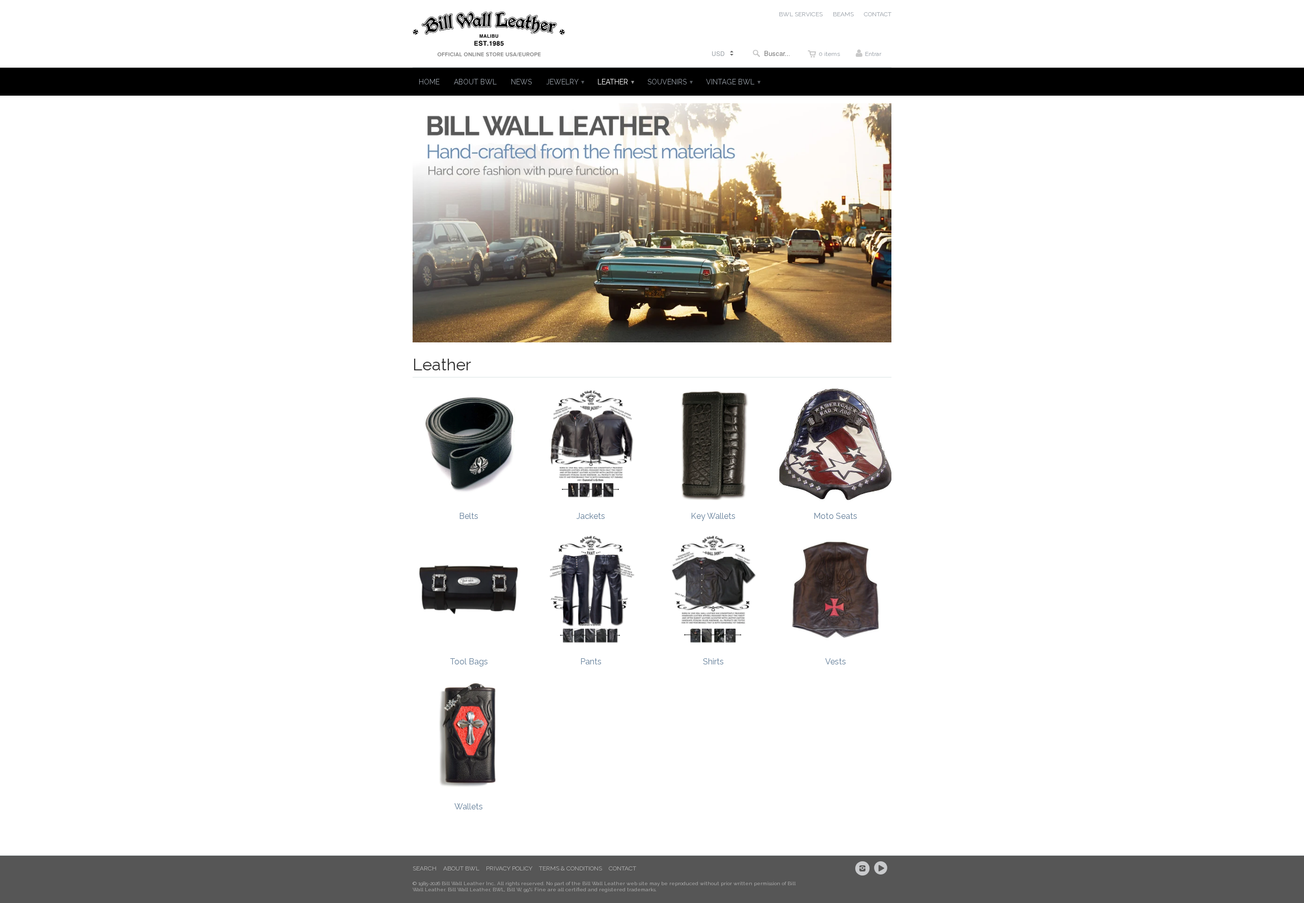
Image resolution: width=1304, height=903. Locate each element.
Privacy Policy (509, 868)
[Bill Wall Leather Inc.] (489, 36)
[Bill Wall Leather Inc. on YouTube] (882, 868)
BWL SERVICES (801, 14)
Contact (622, 868)
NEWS (521, 82)
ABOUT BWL (475, 82)
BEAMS (843, 14)
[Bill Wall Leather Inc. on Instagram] (864, 868)
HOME (429, 82)
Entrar (873, 53)
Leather (442, 364)
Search (425, 868)
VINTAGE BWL (732, 82)
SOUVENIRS (669, 82)
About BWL (461, 868)
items (829, 53)
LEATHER (615, 82)
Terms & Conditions (570, 868)
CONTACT (877, 14)
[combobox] (771, 53)
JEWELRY (564, 82)
